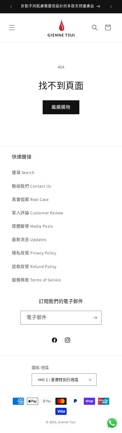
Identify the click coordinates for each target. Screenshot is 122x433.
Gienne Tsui (67, 422)
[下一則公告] (111, 6)
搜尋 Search (23, 172)
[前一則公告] (10, 6)
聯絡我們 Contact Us (31, 186)
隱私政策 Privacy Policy (34, 253)
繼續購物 (61, 107)
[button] (11, 27)
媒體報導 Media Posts (32, 226)
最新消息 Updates (29, 239)
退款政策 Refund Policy (34, 266)
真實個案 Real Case (30, 199)
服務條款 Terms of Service (36, 280)
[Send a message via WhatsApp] (112, 423)
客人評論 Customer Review (37, 212)
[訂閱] (94, 318)
